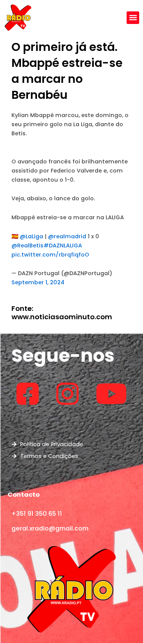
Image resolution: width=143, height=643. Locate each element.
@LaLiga (31, 236)
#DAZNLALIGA (62, 245)
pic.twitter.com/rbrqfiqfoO (50, 254)
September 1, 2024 (37, 282)
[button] (133, 17)
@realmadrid (67, 236)
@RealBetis (27, 245)
